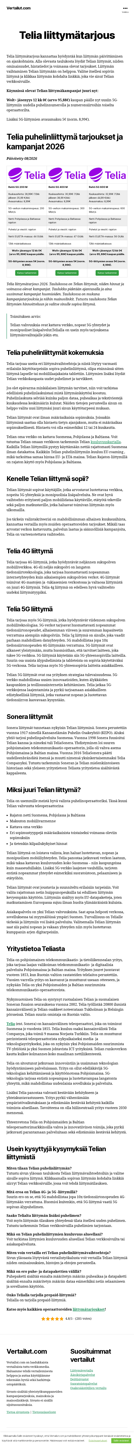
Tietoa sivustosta (18, 1412)
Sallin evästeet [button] (121, 1440)
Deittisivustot (79, 1379)
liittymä (80, 1309)
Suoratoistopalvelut (83, 1384)
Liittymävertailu (81, 1371)
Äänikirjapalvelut (82, 1375)
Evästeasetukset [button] (98, 1440)
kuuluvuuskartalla (106, 442)
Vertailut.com (19, 8)
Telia (11, 1024)
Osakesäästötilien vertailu (88, 1388)
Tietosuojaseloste (44, 1412)
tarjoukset (96, 1309)
